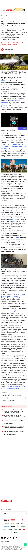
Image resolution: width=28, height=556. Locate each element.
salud (17, 237)
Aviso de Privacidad (6, 541)
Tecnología (4, 398)
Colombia (4, 81)
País (7, 15)
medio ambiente (13, 312)
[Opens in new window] (5, 538)
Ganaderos (11, 398)
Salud (23, 398)
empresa (14, 88)
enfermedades (8, 239)
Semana (3, 15)
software (5, 132)
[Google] (2, 538)
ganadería (4, 106)
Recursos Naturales (16, 395)
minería (7, 211)
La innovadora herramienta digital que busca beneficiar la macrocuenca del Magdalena (13, 146)
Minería (18, 398)
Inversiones (11, 400)
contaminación (13, 219)
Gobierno (4, 400)
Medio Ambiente (5, 395)
